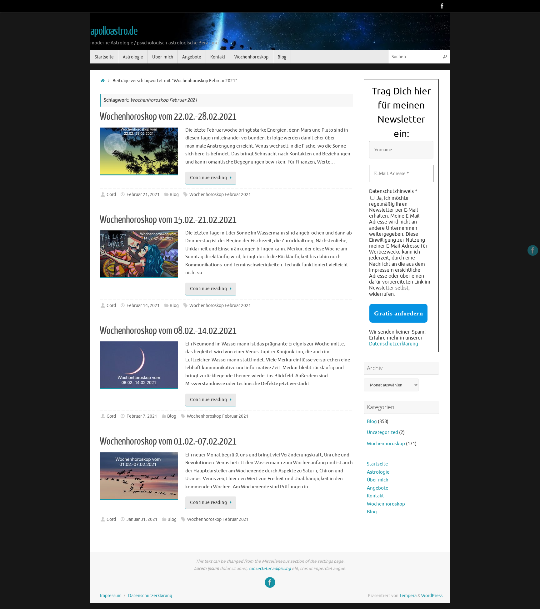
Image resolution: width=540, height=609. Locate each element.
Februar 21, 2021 (143, 194)
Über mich (377, 480)
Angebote (377, 488)
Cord (111, 194)
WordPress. (432, 595)
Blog (174, 194)
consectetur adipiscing (269, 568)
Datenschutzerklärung (393, 344)
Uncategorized (382, 432)
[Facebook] (442, 6)
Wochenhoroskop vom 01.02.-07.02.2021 (168, 441)
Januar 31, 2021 (142, 519)
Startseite (377, 464)
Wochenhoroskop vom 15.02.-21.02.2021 (168, 219)
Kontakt (375, 496)
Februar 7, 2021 (142, 416)
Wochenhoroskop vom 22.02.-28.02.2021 (168, 116)
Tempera (408, 595)
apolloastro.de (114, 31)
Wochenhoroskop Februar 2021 (220, 194)
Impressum (111, 595)
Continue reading (208, 177)
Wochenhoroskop (386, 444)
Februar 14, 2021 (143, 305)
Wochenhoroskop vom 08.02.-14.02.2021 (168, 330)
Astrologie (378, 472)
